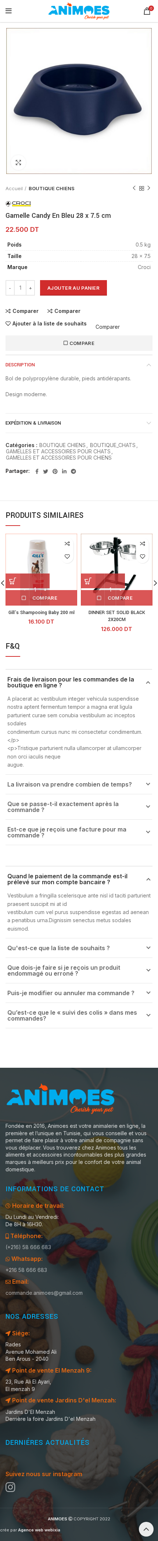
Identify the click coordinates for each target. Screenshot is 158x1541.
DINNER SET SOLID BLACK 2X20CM (117, 616)
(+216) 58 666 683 (28, 1247)
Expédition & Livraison (33, 423)
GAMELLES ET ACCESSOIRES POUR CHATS (58, 451)
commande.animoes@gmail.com (44, 1293)
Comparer (25, 311)
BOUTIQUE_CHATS (113, 445)
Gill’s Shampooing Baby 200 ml (41, 612)
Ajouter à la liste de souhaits (49, 323)
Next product (148, 188)
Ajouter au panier (73, 288)
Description (20, 365)
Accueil (14, 188)
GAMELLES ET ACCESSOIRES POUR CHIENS (59, 458)
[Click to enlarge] (18, 162)
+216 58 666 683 (26, 1270)
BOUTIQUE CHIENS (52, 188)
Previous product (134, 188)
